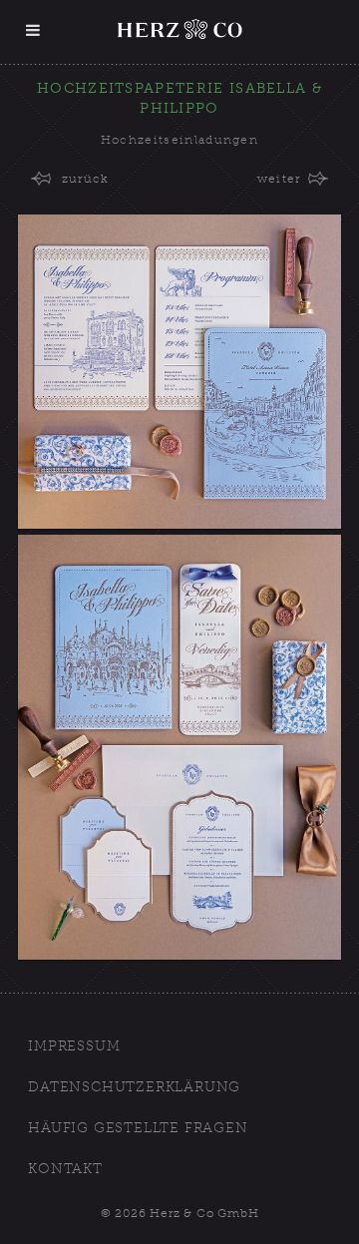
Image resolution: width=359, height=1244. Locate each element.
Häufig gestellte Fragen (137, 1127)
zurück (85, 179)
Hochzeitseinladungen (179, 140)
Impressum (74, 1045)
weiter (279, 179)
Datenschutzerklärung (134, 1086)
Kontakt (65, 1168)
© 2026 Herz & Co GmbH (180, 1213)
